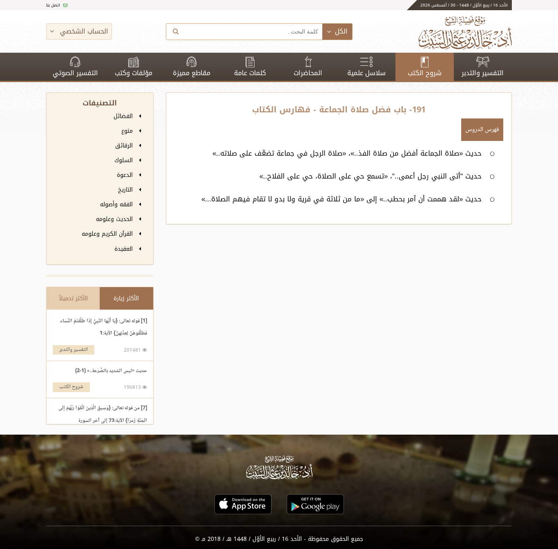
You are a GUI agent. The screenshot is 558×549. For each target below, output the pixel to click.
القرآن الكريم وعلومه (108, 233)
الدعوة (126, 175)
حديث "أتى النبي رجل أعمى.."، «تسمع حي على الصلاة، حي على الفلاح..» (370, 176)
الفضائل (124, 116)
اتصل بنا (53, 5)
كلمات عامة (250, 73)
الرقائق (125, 145)
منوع (128, 130)
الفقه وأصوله (117, 204)
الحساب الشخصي (83, 31)
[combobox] (254, 32)
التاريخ (126, 189)
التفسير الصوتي (75, 73)
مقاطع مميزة (191, 73)
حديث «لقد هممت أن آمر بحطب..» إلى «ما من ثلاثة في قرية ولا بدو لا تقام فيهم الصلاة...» (341, 198)
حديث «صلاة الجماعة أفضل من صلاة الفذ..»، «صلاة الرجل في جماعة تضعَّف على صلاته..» (347, 153)
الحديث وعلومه (115, 219)
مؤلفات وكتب (133, 73)
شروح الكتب (425, 73)
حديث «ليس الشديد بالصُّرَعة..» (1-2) (111, 371)
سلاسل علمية (366, 73)
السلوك (124, 160)
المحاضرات (308, 73)
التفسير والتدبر (483, 73)
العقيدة (124, 248)
